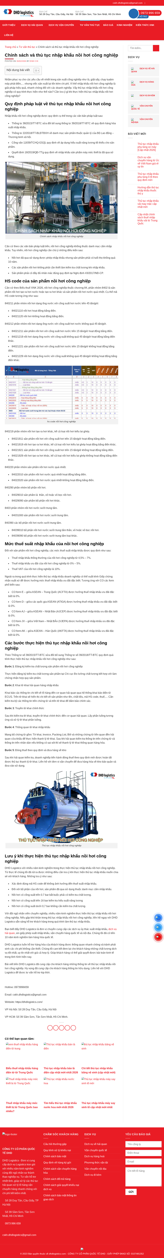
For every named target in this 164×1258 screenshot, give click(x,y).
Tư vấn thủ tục (90, 25)
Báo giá (108, 25)
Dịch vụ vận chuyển (61, 25)
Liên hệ (8, 35)
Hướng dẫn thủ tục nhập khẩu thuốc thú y (148, 190)
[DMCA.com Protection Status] (82, 1249)
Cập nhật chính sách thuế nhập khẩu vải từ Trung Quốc (147, 219)
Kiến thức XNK (145, 25)
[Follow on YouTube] (160, 3)
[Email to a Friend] (61, 1027)
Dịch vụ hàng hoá (142, 83)
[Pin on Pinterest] (67, 1027)
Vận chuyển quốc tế (142, 107)
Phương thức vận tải (96, 1162)
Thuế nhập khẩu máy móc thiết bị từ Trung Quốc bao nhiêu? (22, 1107)
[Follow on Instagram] (151, 3)
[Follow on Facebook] (148, 3)
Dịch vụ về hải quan (143, 70)
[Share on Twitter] (55, 1027)
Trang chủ (10, 47)
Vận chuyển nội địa (142, 120)
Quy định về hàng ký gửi (57, 1162)
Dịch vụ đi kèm (147, 95)
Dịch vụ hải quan (32, 25)
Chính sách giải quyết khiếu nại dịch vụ (61, 1187)
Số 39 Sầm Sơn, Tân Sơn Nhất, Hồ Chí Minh (98, 14)
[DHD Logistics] (18, 13)
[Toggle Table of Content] (34, 70)
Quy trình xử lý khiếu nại (57, 1150)
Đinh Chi (34, 61)
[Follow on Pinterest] (157, 3)
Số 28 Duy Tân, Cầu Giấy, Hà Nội (56, 14)
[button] (160, 30)
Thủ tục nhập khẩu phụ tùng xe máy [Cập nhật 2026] (148, 147)
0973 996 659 (13, 1223)
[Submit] (156, 48)
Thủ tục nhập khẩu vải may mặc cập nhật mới (148, 203)
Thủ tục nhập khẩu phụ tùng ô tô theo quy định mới (148, 177)
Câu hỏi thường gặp (54, 1144)
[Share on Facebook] (50, 1027)
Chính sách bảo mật (54, 1156)
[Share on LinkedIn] (73, 1027)
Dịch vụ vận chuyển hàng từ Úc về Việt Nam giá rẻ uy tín (148, 162)
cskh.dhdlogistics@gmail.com (128, 3)
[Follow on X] (154, 3)
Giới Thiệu (8, 25)
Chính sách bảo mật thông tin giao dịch (60, 1197)
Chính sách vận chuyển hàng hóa (60, 1170)
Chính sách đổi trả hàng (56, 1179)
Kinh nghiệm (124, 25)
